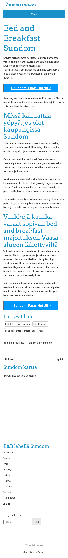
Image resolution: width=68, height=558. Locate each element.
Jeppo (6, 503)
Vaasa (6, 458)
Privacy (41, 552)
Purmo (7, 480)
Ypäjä (60, 359)
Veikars (7, 492)
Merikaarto (9, 497)
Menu (34, 14)
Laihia (6, 475)
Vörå (5, 463)
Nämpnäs (8, 452)
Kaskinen (8, 486)
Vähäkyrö (8, 469)
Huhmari (9, 359)
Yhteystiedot (29, 552)
